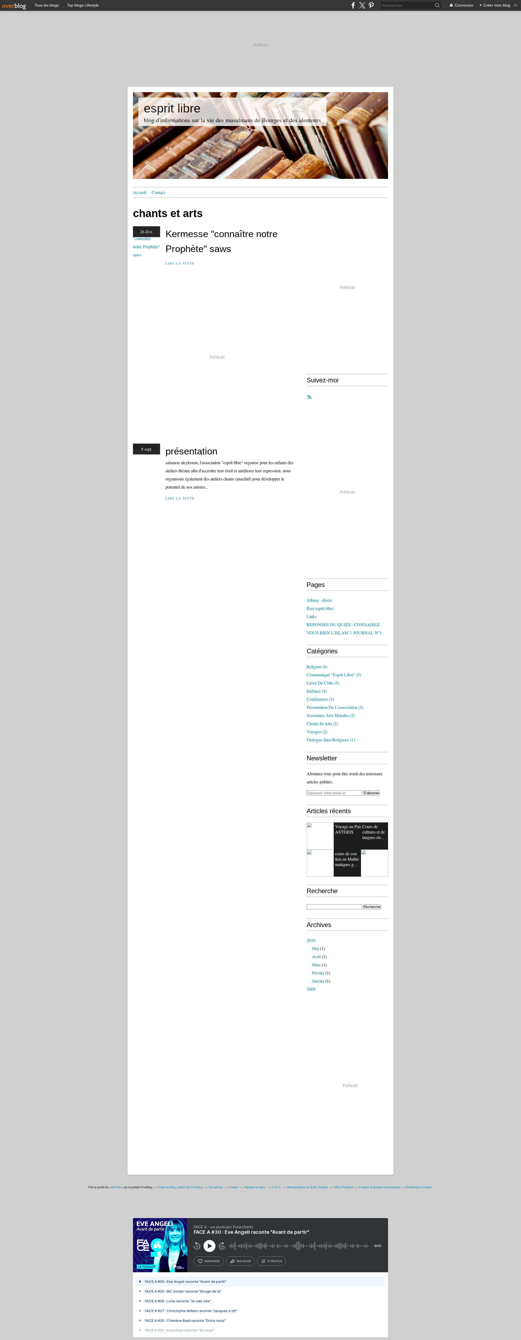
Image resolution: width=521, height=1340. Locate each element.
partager (244, 1261)
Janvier (318, 981)
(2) (331, 715)
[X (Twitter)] (362, 5)
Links (311, 616)
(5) (334, 674)
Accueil (139, 192)
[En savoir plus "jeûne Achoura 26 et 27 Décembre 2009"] (374, 863)
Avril (316, 956)
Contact (158, 192)
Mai (315, 948)
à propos (275, 1261)
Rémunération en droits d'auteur (307, 1187)
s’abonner (212, 1261)
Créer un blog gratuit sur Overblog (180, 1187)
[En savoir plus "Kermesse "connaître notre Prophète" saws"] (320, 863)
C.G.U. (277, 1187)
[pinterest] (371, 5)
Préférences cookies (419, 1187)
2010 (311, 940)
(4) (317, 691)
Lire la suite (180, 263)
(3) (320, 699)
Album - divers (319, 600)
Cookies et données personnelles (380, 1187)
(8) (317, 666)
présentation (191, 451)
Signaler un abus (255, 1187)
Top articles (215, 1187)
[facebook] (353, 5)
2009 (311, 989)
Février (318, 973)
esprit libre (172, 108)
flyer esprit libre (320, 608)
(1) (331, 739)
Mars (316, 964)
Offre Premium (343, 1187)
